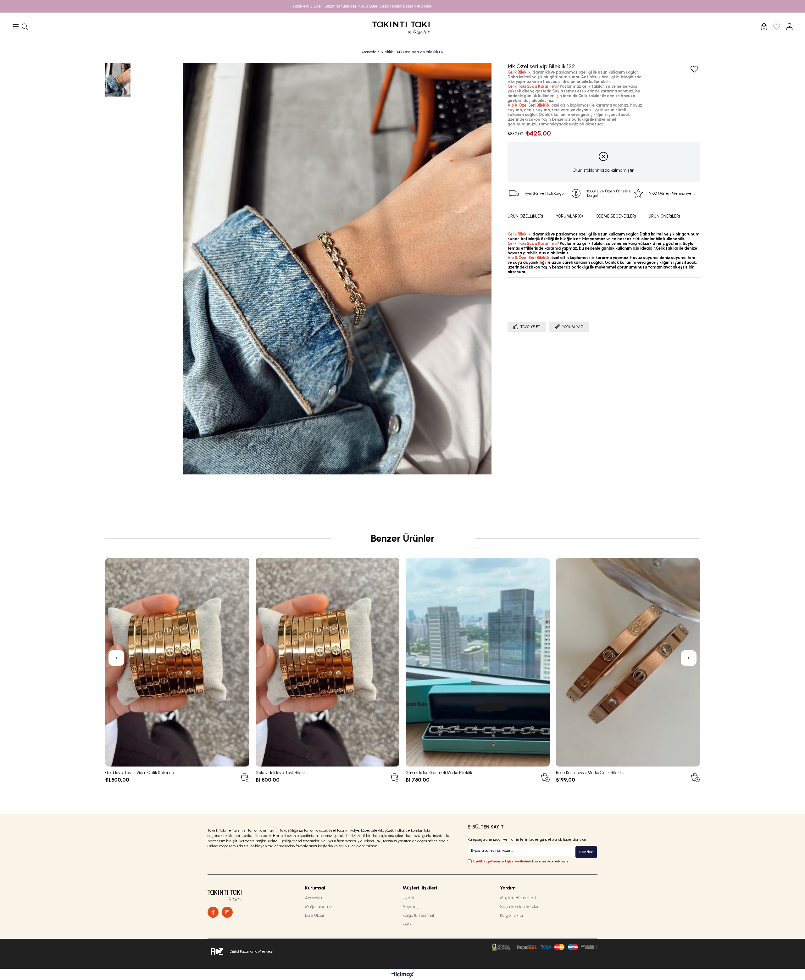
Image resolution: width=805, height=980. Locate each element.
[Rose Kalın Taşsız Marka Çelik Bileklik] (628, 662)
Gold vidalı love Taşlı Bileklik (282, 772)
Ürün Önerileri (664, 216)
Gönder (586, 852)
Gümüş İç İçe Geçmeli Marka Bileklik (439, 772)
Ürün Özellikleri (525, 216)
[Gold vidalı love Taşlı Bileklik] (328, 662)
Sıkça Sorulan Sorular (519, 906)
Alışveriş (410, 906)
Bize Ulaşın (315, 915)
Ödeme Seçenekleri (616, 216)
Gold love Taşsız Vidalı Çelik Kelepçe (139, 772)
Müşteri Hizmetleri (518, 897)
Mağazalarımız (318, 906)
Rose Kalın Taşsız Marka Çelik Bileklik (590, 772)
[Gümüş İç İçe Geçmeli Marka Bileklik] (478, 662)
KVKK (407, 924)
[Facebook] (213, 912)
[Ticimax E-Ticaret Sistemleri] (402, 975)
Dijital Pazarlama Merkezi (251, 951)
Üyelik (408, 897)
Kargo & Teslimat (418, 915)
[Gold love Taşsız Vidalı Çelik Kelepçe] (177, 662)
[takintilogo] (234, 894)
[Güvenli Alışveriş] (544, 947)
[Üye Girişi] (789, 26)
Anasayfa (313, 897)
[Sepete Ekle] (244, 777)
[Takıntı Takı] (227, 912)
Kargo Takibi (511, 915)
